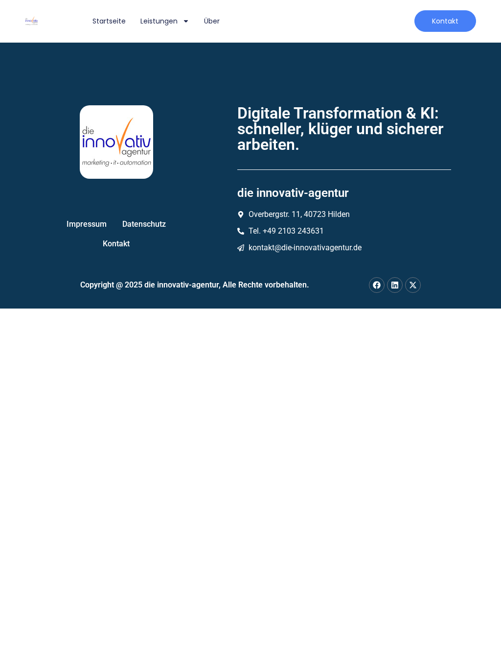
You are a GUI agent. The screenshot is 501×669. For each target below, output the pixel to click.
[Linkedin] (395, 285)
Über (212, 21)
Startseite (109, 21)
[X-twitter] (413, 285)
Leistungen (159, 21)
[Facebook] (377, 285)
